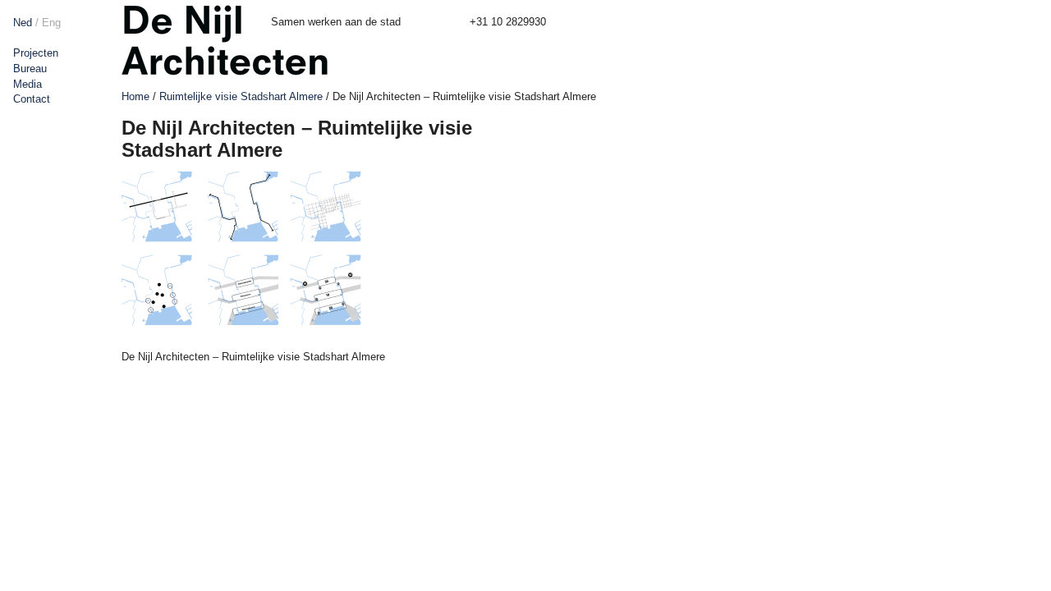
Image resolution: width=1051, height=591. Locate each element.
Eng (51, 22)
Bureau (30, 68)
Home (135, 96)
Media (27, 84)
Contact (31, 99)
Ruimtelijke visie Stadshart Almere (241, 96)
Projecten (35, 53)
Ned (22, 22)
